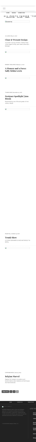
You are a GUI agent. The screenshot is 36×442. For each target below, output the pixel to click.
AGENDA (27, 17)
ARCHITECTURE (10, 17)
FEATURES (20, 17)
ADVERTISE (9, 21)
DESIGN (14, 12)
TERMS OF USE (31, 402)
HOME (7, 12)
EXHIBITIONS (21, 12)
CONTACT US (19, 402)
